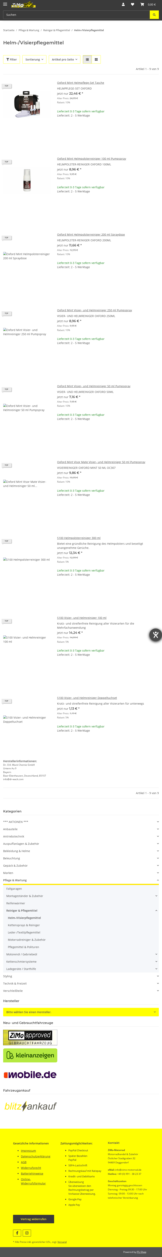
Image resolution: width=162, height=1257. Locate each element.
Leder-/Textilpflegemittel (24, 932)
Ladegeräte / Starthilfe (21, 969)
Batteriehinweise (32, 1173)
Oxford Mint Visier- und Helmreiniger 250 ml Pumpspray (94, 310)
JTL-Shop (141, 1252)
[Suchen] (154, 14)
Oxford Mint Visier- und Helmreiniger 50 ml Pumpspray (93, 386)
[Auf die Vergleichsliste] (33, 87)
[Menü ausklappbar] (5, 2)
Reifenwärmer (15, 903)
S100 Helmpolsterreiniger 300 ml (79, 538)
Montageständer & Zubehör (24, 896)
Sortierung (32, 59)
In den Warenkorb (108, 140)
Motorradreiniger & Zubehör (27, 940)
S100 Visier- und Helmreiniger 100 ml (81, 618)
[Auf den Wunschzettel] (44, 87)
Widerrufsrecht (31, 1168)
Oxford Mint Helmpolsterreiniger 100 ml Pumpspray (91, 158)
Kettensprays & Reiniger (24, 925)
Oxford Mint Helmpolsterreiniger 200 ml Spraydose (91, 234)
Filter (13, 59)
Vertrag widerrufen (33, 1219)
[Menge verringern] (60, 128)
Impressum (28, 1151)
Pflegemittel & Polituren (23, 947)
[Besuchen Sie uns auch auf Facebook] (17, 1233)
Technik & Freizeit (15, 983)
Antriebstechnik (13, 836)
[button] (123, 4)
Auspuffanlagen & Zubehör (21, 844)
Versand (62, 1242)
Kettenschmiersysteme (21, 961)
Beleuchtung (11, 858)
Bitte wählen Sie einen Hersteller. (28, 1012)
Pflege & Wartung (15, 880)
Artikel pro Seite (63, 59)
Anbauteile (10, 829)
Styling (7, 976)
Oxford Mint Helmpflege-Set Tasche (80, 83)
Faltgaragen (14, 889)
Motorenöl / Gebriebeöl (21, 954)
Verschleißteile (13, 991)
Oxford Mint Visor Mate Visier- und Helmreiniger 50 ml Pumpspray (101, 462)
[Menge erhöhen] (156, 128)
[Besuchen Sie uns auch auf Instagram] (27, 1233)
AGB (23, 1162)
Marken (8, 873)
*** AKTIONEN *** (15, 822)
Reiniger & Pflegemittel (21, 910)
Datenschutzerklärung (35, 1156)
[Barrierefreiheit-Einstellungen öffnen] (155, 634)
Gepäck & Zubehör (15, 865)
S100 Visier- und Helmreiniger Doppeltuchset (87, 698)
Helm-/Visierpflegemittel (24, 918)
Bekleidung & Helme (16, 851)
